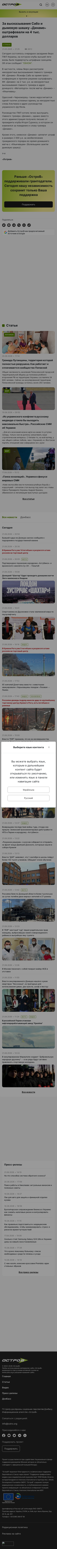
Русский (28, 798)
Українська (28, 789)
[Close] (49, 747)
